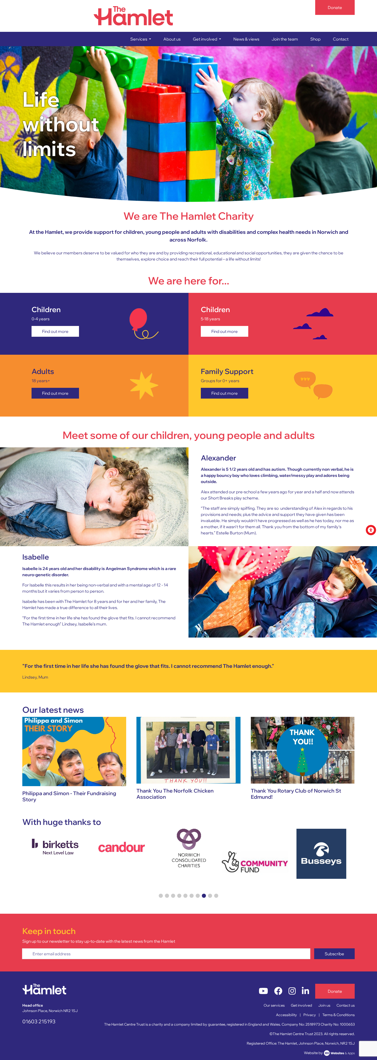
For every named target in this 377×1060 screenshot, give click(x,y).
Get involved (301, 1005)
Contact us (345, 1005)
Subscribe (334, 953)
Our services (274, 1005)
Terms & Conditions (338, 1015)
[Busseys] (255, 854)
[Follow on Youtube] (263, 991)
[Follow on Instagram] (292, 991)
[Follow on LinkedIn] (305, 991)
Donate (335, 7)
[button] (140, 39)
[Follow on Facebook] (278, 991)
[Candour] (55, 848)
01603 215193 (38, 1021)
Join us (324, 1005)
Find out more (55, 331)
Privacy (309, 1015)
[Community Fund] (188, 862)
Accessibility (286, 1015)
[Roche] (321, 848)
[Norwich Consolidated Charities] (122, 848)
